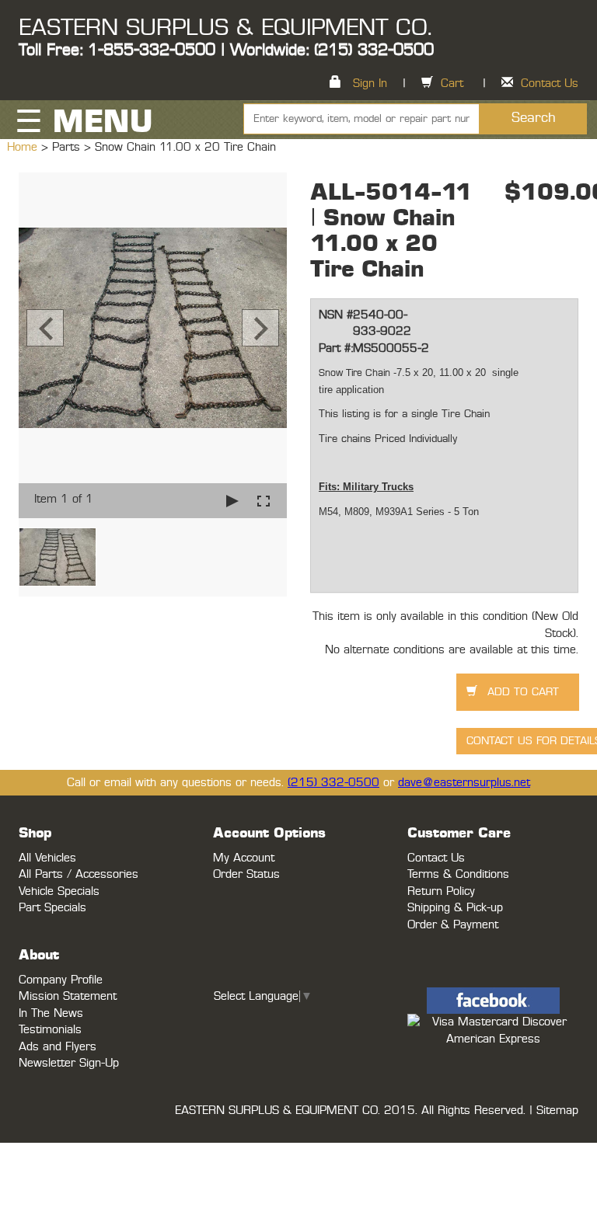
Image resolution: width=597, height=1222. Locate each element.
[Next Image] (260, 327)
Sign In (370, 83)
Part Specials (52, 908)
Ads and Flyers (57, 1047)
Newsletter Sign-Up (69, 1063)
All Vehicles (47, 858)
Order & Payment (452, 925)
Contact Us (549, 83)
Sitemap (557, 1110)
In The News (51, 1013)
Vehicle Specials (59, 891)
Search (533, 118)
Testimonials (50, 1030)
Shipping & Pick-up (455, 908)
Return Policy (441, 891)
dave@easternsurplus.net (464, 783)
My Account (243, 858)
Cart (452, 83)
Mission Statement (68, 996)
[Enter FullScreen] (263, 500)
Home (24, 147)
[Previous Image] (45, 327)
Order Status (246, 874)
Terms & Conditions (458, 874)
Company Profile (61, 980)
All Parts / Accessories (78, 874)
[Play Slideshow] (232, 500)
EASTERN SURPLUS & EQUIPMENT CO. (225, 28)
